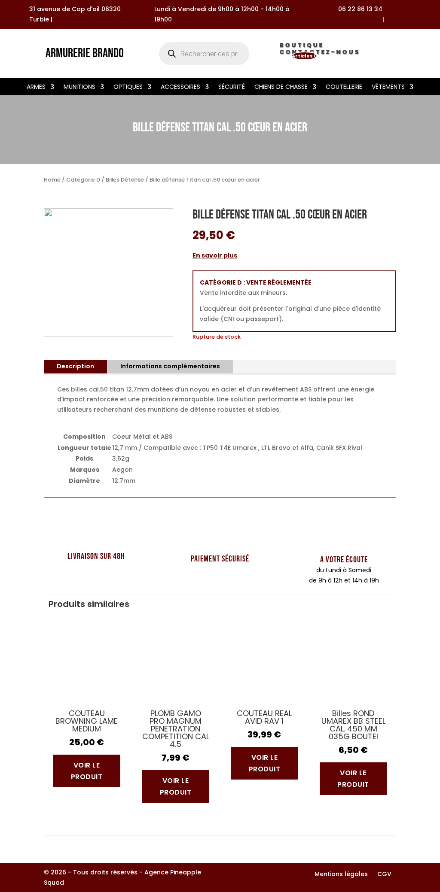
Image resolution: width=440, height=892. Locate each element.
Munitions (79, 87)
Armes (36, 87)
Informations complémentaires (170, 366)
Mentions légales (341, 874)
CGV (384, 874)
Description (75, 366)
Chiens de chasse (281, 87)
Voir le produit (87, 771)
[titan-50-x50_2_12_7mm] (108, 335)
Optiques (128, 87)
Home (52, 180)
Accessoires (180, 87)
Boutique (301, 47)
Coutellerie (344, 87)
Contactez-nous (319, 53)
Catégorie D (83, 180)
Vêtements (388, 87)
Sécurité (231, 87)
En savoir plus (214, 255)
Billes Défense (125, 180)
